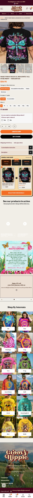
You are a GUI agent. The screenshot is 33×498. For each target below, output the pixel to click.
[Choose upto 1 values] (8, 117)
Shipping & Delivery (6, 142)
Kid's (20, 13)
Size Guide (5, 109)
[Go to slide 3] (16, 271)
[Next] (30, 43)
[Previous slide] (2, 257)
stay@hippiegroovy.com (17, 471)
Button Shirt (29, 13)
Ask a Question (18, 142)
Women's (4, 13)
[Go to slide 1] (12, 271)
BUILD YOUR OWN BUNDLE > (16, 193)
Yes (5, 120)
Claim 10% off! (5, 491)
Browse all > (29, 157)
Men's (12, 13)
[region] (16, 275)
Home (1, 18)
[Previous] (2, 43)
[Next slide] (30, 257)
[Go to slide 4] (18, 271)
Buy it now (16, 136)
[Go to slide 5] (20, 271)
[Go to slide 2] (14, 271)
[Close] (11, 491)
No (11, 120)
